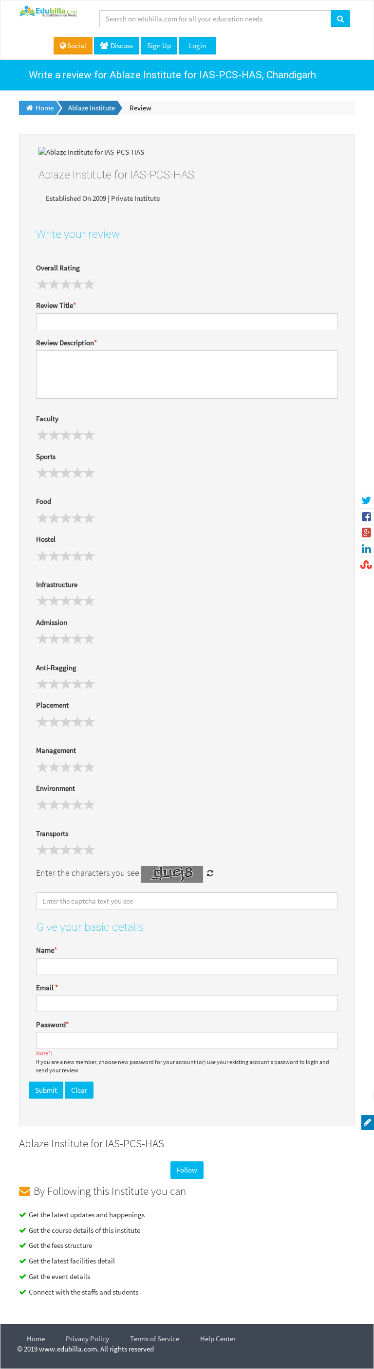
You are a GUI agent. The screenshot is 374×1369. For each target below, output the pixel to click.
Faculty (47, 418)
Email (47, 987)
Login (197, 45)
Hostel (46, 539)
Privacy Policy (87, 1338)
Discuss (121, 45)
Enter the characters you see (87, 872)
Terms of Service (154, 1338)
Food (43, 501)
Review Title (56, 305)
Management (56, 750)
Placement (52, 705)
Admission (51, 622)
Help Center (218, 1338)
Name (46, 950)
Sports (46, 456)
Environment (55, 788)
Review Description (66, 342)
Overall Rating (58, 267)
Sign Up (159, 45)
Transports (52, 833)
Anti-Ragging (56, 667)
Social (76, 45)
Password (52, 1024)
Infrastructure (56, 584)
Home (36, 1338)
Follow (187, 1169)
